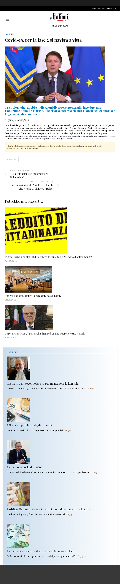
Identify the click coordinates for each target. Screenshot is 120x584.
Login (93, 8)
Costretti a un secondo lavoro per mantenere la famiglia (42, 383)
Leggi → (92, 388)
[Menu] (7, 19)
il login (80, 145)
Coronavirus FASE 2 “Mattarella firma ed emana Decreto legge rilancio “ (46, 333)
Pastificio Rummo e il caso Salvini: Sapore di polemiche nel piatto (48, 509)
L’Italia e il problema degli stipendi (29, 425)
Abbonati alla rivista (107, 8)
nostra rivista (31, 148)
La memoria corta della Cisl (24, 467)
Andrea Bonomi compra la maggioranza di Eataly (33, 295)
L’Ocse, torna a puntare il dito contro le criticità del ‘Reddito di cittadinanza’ (48, 257)
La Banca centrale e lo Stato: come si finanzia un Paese (41, 551)
